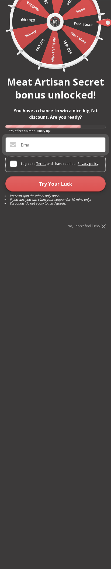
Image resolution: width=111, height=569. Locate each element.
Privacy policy (88, 163)
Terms (41, 163)
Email (26, 145)
